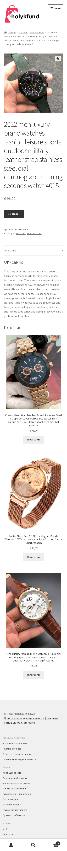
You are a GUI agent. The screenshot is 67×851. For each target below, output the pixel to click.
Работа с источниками (14, 788)
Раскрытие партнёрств (15, 809)
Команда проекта (12, 772)
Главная (12, 32)
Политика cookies (12, 748)
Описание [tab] (10, 250)
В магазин (14, 214)
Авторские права (12, 804)
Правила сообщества (14, 815)
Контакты (8, 834)
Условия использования (15, 743)
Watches (23, 32)
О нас (5, 828)
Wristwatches (37, 32)
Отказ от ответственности (17, 754)
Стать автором (11, 799)
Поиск (33, 845)
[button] (58, 58)
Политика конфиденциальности (24, 718)
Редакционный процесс (15, 778)
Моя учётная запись (11, 845)
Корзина (52, 842)
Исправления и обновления (17, 793)
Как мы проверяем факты (16, 783)
